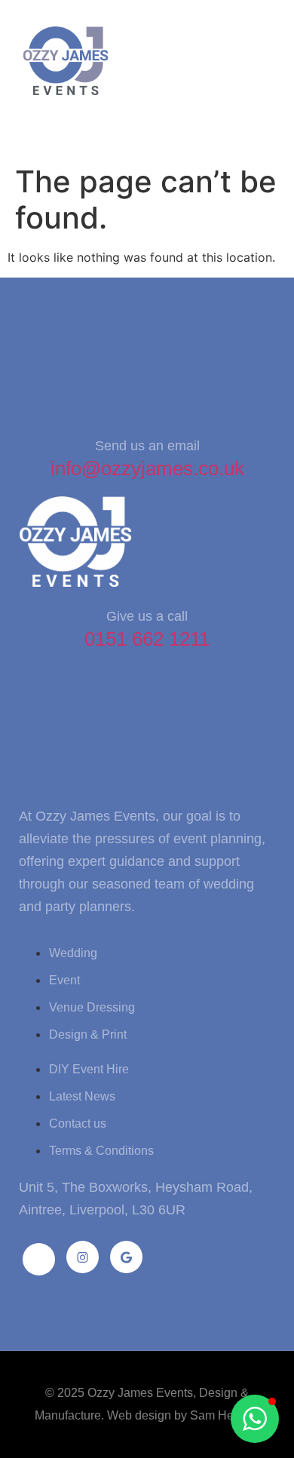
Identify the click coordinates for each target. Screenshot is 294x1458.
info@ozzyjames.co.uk (147, 468)
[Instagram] (82, 1257)
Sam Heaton (223, 1415)
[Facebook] (39, 1259)
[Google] (126, 1257)
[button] (37, 127)
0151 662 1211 (147, 639)
